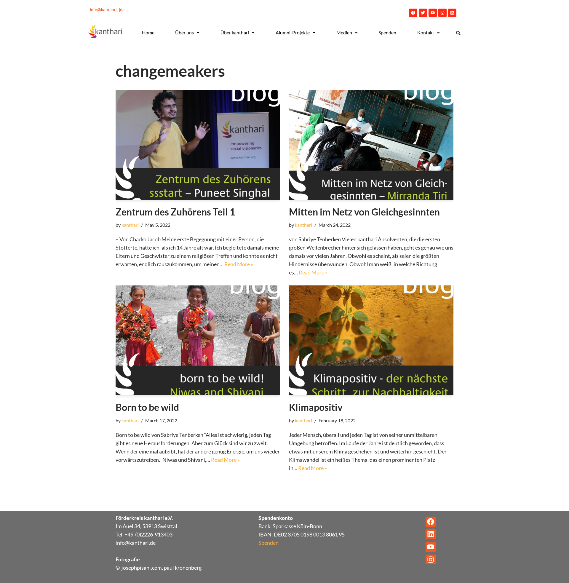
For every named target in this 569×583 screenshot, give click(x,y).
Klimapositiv (316, 407)
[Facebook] (413, 13)
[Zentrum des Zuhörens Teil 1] (198, 145)
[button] (187, 32)
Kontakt (425, 32)
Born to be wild (147, 407)
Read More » (238, 264)
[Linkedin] (452, 13)
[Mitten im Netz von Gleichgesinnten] (371, 145)
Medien (344, 32)
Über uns (184, 32)
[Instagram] (442, 13)
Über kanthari (234, 32)
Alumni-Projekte (293, 32)
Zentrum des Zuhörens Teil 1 (175, 212)
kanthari (130, 225)
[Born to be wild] (198, 340)
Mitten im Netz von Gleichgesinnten (364, 212)
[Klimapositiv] (371, 340)
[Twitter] (423, 13)
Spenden (387, 32)
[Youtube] (433, 13)
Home (148, 32)
